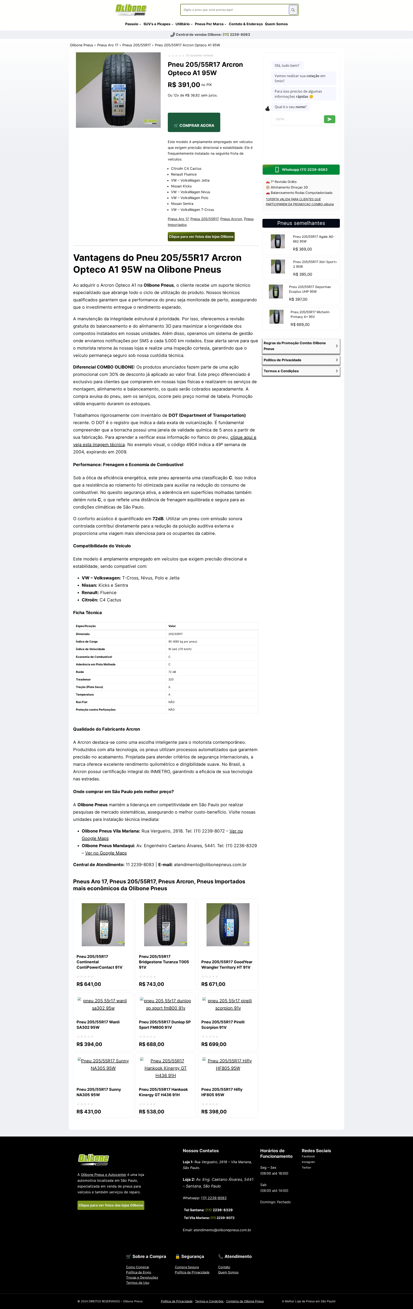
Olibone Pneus (81, 45)
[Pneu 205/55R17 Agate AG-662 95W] (278, 246)
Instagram (308, 1162)
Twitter (306, 1167)
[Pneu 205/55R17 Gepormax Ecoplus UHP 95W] (276, 297)
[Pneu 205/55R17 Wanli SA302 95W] (103, 1000)
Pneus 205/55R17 (136, 45)
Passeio (131, 24)
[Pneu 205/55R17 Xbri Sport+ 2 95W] (278, 272)
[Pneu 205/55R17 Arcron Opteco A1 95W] (118, 126)
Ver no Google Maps (106, 853)
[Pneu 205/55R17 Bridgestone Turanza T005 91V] (165, 906)
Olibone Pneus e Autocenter (103, 1174)
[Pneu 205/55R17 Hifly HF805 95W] (228, 1060)
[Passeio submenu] (140, 24)
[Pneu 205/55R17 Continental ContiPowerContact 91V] (103, 906)
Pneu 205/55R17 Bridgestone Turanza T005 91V (164, 962)
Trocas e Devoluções (142, 1277)
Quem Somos (228, 1272)
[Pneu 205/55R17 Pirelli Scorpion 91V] (228, 1000)
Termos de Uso (137, 1283)
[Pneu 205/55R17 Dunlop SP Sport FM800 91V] (165, 1000)
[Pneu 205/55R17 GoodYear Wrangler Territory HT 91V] (228, 906)
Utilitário (183, 24)
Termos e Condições (209, 1301)
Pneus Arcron (231, 219)
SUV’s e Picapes (156, 24)
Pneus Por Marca (209, 24)
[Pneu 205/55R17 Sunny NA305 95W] (103, 1060)
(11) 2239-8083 (214, 1198)
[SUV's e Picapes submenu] (172, 24)
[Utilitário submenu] (192, 24)
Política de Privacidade (192, 1272)
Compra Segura (187, 1267)
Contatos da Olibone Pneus (245, 1301)
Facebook (308, 1156)
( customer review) (199, 55)
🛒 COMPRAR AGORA (194, 125)
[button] (301, 346)
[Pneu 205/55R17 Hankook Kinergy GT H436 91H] (165, 1060)
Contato (224, 1267)
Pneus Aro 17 (107, 45)
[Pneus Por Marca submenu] (225, 24)
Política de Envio (138, 1272)
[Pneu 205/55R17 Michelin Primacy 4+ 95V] (276, 322)
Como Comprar (137, 1267)
